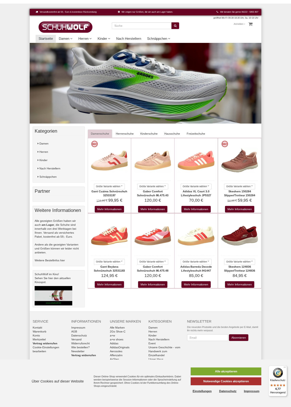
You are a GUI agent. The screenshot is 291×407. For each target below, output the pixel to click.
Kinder (103, 39)
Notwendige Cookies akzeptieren (226, 381)
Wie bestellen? (80, 347)
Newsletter (78, 351)
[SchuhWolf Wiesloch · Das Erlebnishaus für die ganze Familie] (65, 26)
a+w (112, 335)
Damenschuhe (100, 133)
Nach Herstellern (128, 39)
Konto (36, 335)
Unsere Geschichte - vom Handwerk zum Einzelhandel (164, 351)
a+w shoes (116, 339)
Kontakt (37, 327)
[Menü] (284, 368)
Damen (64, 39)
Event (152, 343)
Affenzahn (116, 355)
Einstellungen (202, 391)
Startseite (46, 39)
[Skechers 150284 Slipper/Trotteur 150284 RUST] (239, 160)
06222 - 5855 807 (250, 12)
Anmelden (239, 24)
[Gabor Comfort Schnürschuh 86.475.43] (152, 160)
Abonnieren (238, 337)
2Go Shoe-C (118, 331)
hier (50, 278)
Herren (83, 39)
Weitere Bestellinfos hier (50, 260)
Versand (76, 339)
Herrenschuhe (125, 133)
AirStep (114, 359)
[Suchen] (175, 25)
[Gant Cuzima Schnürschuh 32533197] (109, 160)
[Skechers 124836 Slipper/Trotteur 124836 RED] (239, 236)
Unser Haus (155, 359)
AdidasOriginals (119, 347)
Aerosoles (116, 351)
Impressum (78, 327)
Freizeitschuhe (196, 133)
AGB (74, 331)
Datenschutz (79, 335)
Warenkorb (39, 331)
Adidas (114, 343)
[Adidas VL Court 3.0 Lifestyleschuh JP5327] (196, 160)
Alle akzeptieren (226, 371)
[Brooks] (145, 83)
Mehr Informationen (109, 209)
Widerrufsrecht (80, 343)
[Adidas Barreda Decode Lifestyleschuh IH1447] (196, 236)
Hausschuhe (172, 133)
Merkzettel (39, 339)
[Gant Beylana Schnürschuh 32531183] (109, 236)
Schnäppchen (157, 39)
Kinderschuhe (149, 133)
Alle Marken (117, 327)
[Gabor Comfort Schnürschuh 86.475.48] (152, 236)
